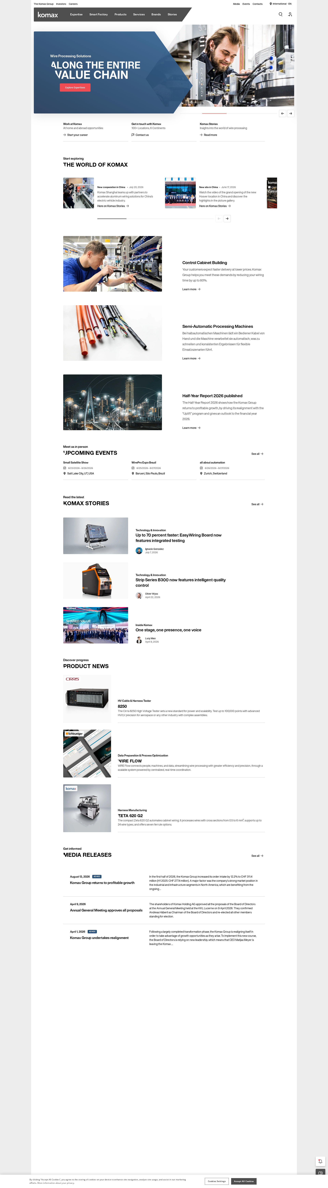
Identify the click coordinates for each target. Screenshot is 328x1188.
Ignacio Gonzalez (154, 549)
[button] (217, 1181)
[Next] (290, 113)
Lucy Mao (150, 638)
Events (246, 4)
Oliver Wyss (151, 593)
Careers (73, 4)
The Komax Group (43, 4)
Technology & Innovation (151, 530)
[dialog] (164, 1181)
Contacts (258, 4)
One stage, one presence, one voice (168, 630)
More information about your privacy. (56, 1183)
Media (236, 4)
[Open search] (280, 14)
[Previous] (282, 113)
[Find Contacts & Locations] (320, 1173)
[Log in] (290, 14)
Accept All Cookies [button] (244, 1181)
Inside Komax (144, 625)
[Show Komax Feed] (320, 1161)
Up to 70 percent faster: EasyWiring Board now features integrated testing (179, 537)
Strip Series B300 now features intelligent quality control (181, 582)
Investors (61, 4)
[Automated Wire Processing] (48, 14)
